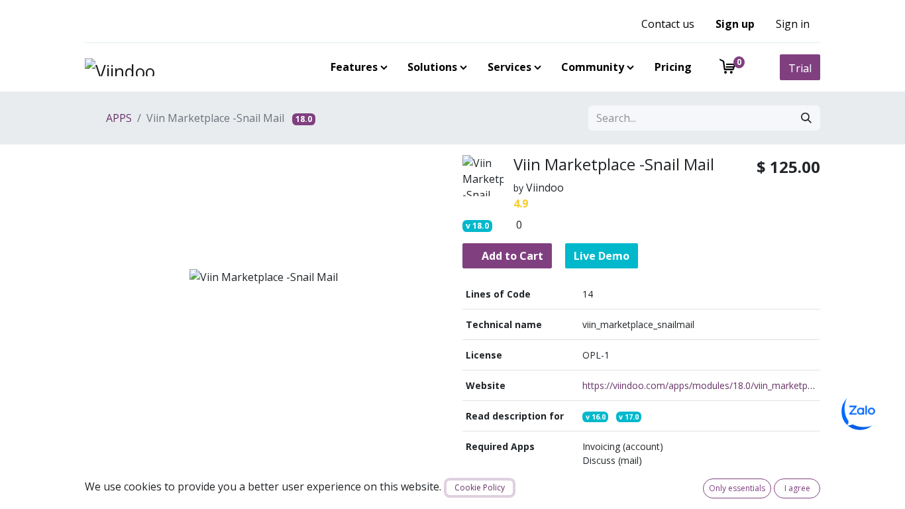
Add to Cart (511, 256)
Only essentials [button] (737, 488)
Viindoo (545, 187)
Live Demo (601, 256)
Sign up (735, 24)
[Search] (806, 118)
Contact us (667, 24)
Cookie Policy (479, 487)
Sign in (793, 24)
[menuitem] (356, 67)
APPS (117, 118)
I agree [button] (797, 488)
